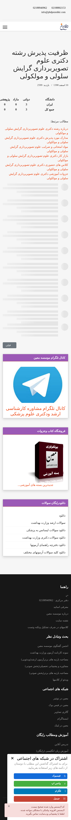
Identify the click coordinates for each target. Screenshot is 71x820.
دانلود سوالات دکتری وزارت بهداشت (43, 537)
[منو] (5, 27)
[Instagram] (8, 7)
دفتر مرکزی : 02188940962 (53, 600)
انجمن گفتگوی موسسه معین (53, 646)
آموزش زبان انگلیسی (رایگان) (52, 751)
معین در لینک (61, 725)
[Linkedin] (14, 7)
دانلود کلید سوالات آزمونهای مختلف (44, 552)
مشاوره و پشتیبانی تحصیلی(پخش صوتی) (46, 666)
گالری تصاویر (61, 712)
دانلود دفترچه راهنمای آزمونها (47, 544)
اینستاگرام (62, 718)
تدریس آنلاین (61, 744)
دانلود (62, 515)
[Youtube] (20, 7)
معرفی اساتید (61, 607)
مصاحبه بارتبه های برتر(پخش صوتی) (48, 673)
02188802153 (59, 7)
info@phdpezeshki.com (53, 12)
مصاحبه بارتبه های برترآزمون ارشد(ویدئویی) (44, 659)
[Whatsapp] (20, 12)
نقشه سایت (62, 620)
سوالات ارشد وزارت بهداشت (48, 522)
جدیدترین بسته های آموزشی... (35, 484)
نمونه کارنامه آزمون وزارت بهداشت (49, 652)
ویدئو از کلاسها (60, 679)
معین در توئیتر (60, 698)
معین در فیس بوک (58, 705)
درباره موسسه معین (57, 613)
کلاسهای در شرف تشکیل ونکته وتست (48, 627)
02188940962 (40, 7)
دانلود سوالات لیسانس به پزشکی (45, 530)
